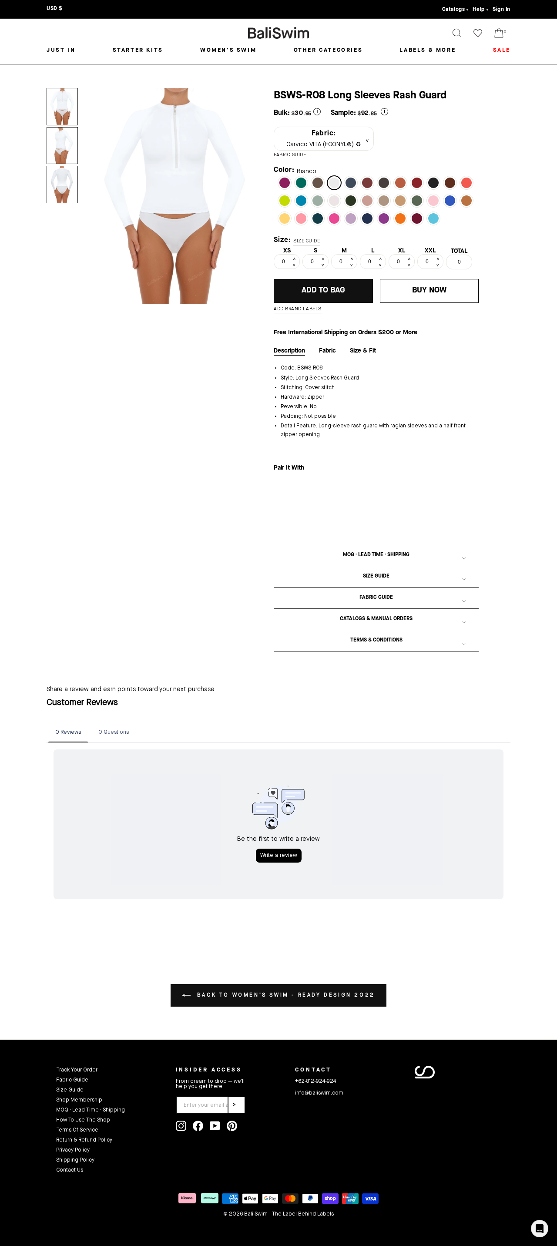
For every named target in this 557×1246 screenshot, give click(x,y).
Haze (317, 200)
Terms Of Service (77, 1130)
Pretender (350, 200)
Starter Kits (138, 50)
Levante (284, 182)
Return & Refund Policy (84, 1140)
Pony (350, 218)
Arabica (383, 182)
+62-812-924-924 (315, 1081)
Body (400, 200)
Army (416, 200)
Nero (433, 182)
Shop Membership (79, 1100)
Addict (367, 200)
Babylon (416, 218)
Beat (284, 200)
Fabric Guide (376, 597)
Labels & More (427, 50)
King (367, 218)
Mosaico (383, 200)
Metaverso (433, 218)
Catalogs (453, 9)
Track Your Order (76, 1070)
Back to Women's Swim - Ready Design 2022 (284, 995)
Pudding (284, 218)
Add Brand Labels (298, 309)
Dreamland (433, 200)
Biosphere (449, 200)
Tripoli (317, 182)
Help (478, 9)
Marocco (449, 182)
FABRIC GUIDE (290, 155)
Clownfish (400, 218)
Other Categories (328, 50)
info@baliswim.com (319, 1093)
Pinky (301, 218)
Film (350, 182)
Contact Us (69, 1170)
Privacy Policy (73, 1150)
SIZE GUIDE (306, 241)
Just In (61, 50)
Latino (367, 182)
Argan (466, 200)
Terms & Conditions (376, 640)
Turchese (301, 200)
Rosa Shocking (334, 218)
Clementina (466, 182)
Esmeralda (301, 182)
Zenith (317, 218)
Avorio (334, 200)
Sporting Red (416, 182)
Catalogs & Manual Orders (376, 618)
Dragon (400, 182)
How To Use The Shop (83, 1120)
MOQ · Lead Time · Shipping (376, 555)
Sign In (501, 9)
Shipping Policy (75, 1160)
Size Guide (376, 576)
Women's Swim (228, 50)
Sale (501, 50)
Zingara (383, 218)
